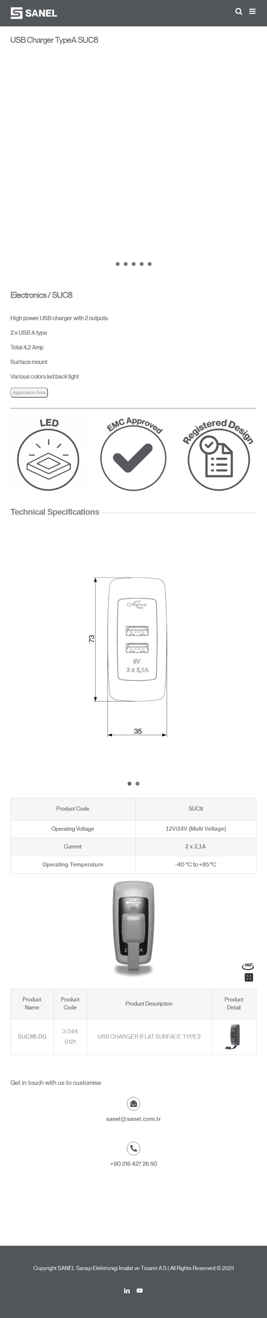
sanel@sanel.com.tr (133, 1119)
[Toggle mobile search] (238, 11)
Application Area (29, 392)
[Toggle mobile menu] (253, 11)
